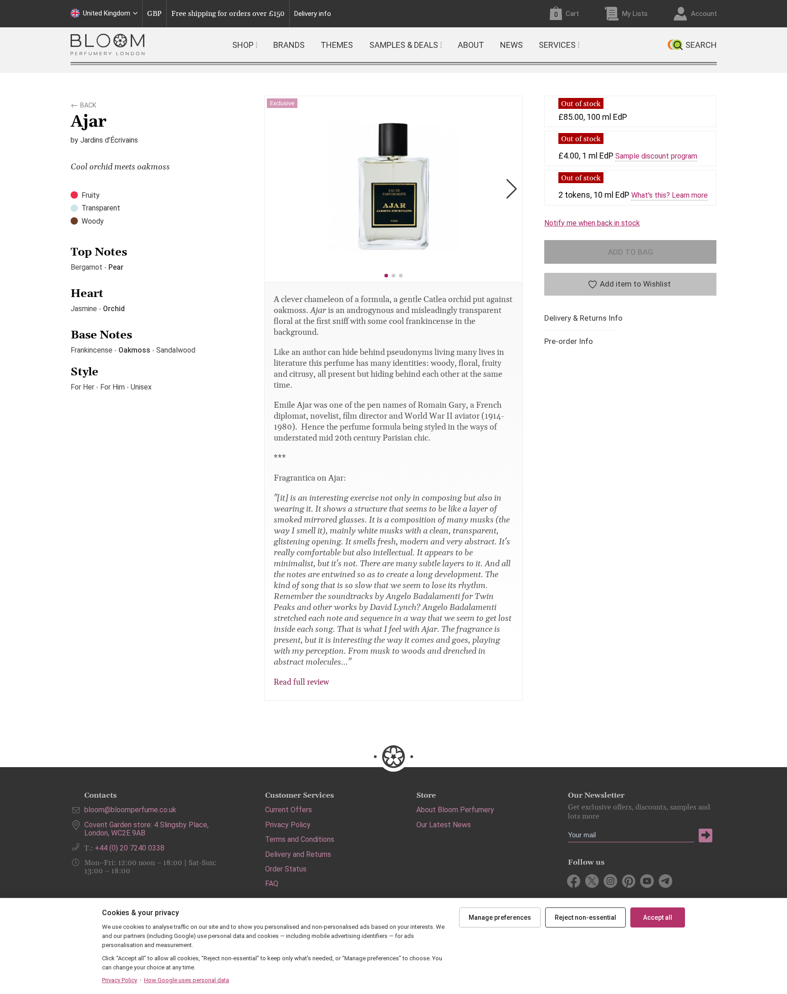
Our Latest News (443, 824)
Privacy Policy (288, 824)
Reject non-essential (585, 917)
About (471, 45)
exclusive (282, 103)
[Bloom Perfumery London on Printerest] (629, 881)
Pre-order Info (568, 341)
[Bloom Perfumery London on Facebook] (574, 881)
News (511, 45)
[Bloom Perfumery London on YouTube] (647, 881)
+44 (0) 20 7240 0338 (129, 848)
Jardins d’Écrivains (109, 140)
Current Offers (288, 809)
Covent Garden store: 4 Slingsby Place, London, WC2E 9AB (146, 828)
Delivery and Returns (298, 854)
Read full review (301, 682)
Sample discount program (656, 156)
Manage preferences (500, 917)
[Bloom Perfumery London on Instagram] (610, 881)
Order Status (286, 869)
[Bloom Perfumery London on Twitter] (592, 881)
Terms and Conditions (299, 839)
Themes (337, 45)
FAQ (271, 883)
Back (88, 104)
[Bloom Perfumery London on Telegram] (665, 881)
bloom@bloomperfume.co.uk (130, 809)
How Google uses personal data (186, 980)
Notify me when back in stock (592, 223)
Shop (243, 45)
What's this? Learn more (669, 195)
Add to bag (630, 251)
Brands (289, 45)
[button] (386, 275)
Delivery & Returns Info (583, 318)
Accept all (657, 917)
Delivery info (312, 14)
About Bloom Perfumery (455, 809)
